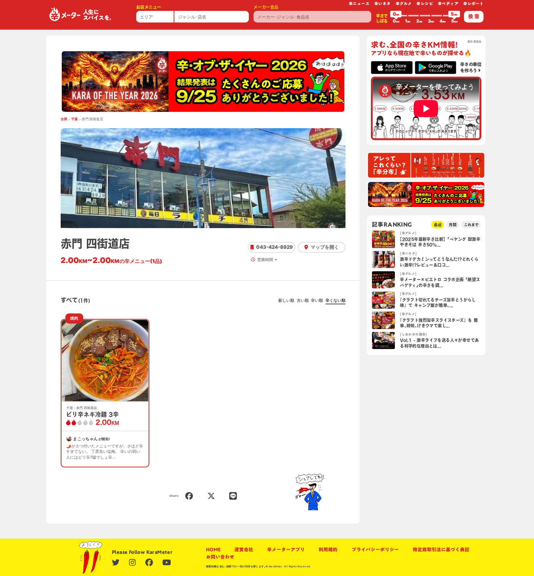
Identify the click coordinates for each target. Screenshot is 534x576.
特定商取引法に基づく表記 (441, 549)
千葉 (74, 119)
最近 (438, 225)
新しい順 (286, 300)
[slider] (396, 15)
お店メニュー (148, 7)
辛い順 (317, 300)
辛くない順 (335, 300)
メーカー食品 (266, 7)
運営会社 (243, 549)
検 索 (473, 16)
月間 (453, 225)
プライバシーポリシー (375, 549)
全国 (64, 119)
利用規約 (328, 549)
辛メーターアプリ (286, 549)
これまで (471, 225)
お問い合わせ (220, 556)
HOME (213, 549)
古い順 (303, 300)
